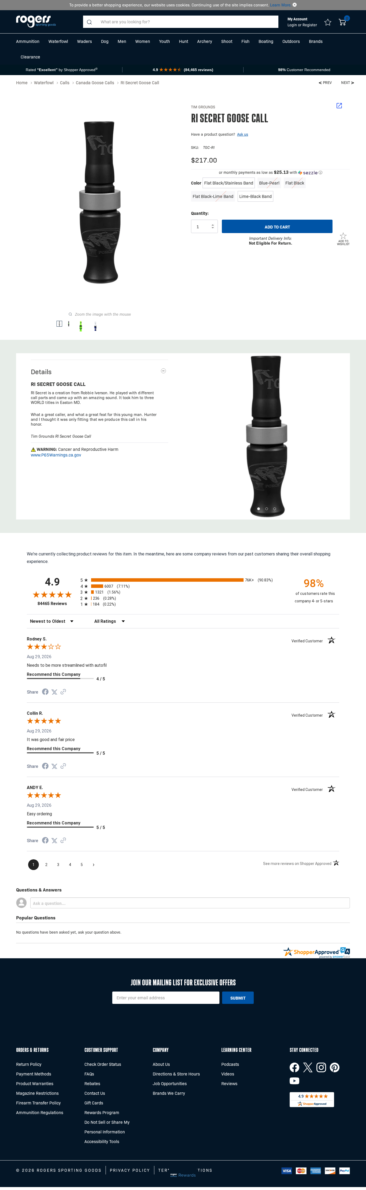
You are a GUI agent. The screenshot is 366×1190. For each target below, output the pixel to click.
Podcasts (230, 1064)
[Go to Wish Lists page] (327, 22)
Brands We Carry (169, 1093)
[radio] (183, 580)
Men (122, 41)
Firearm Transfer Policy (38, 1103)
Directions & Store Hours (176, 1074)
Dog (105, 41)
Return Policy (29, 1064)
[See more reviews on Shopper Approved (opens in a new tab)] (63, 692)
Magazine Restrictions (37, 1093)
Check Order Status (102, 1064)
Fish (245, 41)
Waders (84, 41)
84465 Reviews (58, 603)
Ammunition (27, 41)
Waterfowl (58, 41)
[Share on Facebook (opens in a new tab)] (45, 692)
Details (41, 371)
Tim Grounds (203, 106)
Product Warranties (34, 1083)
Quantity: (200, 213)
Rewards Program (101, 1112)
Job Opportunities (170, 1083)
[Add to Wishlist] (343, 235)
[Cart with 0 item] (342, 22)
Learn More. (281, 5)
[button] (295, 5)
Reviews (229, 1083)
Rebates (92, 1083)
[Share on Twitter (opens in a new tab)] (54, 692)
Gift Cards (93, 1103)
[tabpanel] (266, 436)
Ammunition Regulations (39, 1112)
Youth (164, 41)
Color (196, 183)
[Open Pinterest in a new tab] (334, 1067)
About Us (161, 1064)
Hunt (183, 41)
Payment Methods (33, 1074)
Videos (227, 1074)
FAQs (89, 1074)
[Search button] (89, 22)
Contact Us (94, 1093)
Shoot (226, 41)
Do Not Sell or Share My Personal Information (107, 1126)
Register (309, 24)
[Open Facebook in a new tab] (294, 1067)
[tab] (258, 508)
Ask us (242, 134)
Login (292, 24)
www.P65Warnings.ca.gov (56, 455)
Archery (204, 41)
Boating (266, 41)
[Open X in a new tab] (308, 1067)
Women (142, 41)
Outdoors (291, 41)
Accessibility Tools (101, 1141)
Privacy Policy (130, 1170)
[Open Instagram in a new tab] (321, 1067)
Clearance (30, 57)
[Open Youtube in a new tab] (294, 1081)
